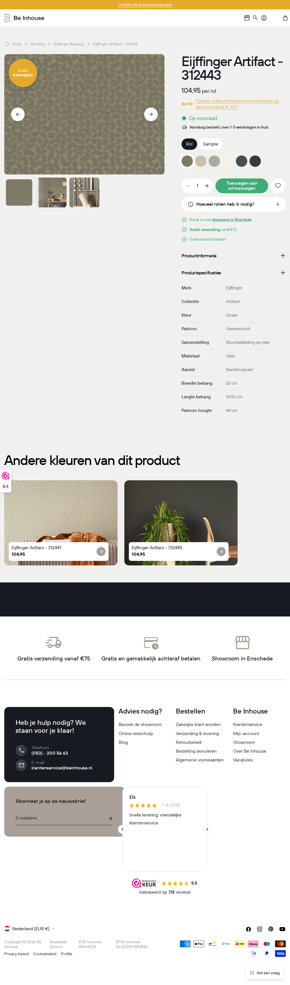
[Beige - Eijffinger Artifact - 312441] (200, 161)
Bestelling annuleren (196, 751)
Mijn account (246, 733)
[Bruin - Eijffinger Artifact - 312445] (255, 161)
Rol (189, 144)
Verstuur (110, 818)
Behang (37, 44)
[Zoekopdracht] (255, 18)
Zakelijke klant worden (198, 724)
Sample (210, 144)
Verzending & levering (197, 733)
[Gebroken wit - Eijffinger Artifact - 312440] (228, 161)
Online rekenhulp (136, 733)
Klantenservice (247, 724)
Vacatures (243, 760)
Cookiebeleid (44, 953)
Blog (123, 742)
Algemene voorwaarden (200, 760)
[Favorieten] (274, 18)
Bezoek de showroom (140, 724)
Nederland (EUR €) (31, 928)
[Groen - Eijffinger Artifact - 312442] (214, 161)
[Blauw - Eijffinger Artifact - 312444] (241, 161)
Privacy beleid (16, 953)
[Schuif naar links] (18, 114)
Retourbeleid (188, 742)
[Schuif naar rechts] (151, 114)
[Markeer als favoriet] (278, 185)
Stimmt (56, 946)
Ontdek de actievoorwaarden (145, 4)
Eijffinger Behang (69, 44)
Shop (16, 44)
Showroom (244, 742)
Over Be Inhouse (249, 751)
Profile (66, 953)
